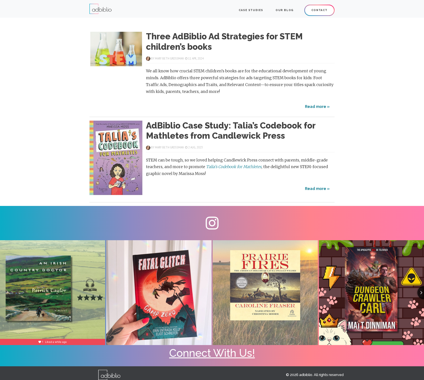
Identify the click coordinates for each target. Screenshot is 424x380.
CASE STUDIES (251, 10)
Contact (319, 10)
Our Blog (285, 10)
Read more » (317, 106)
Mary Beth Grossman (169, 58)
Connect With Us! (212, 353)
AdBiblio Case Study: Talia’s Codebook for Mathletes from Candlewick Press (230, 131)
